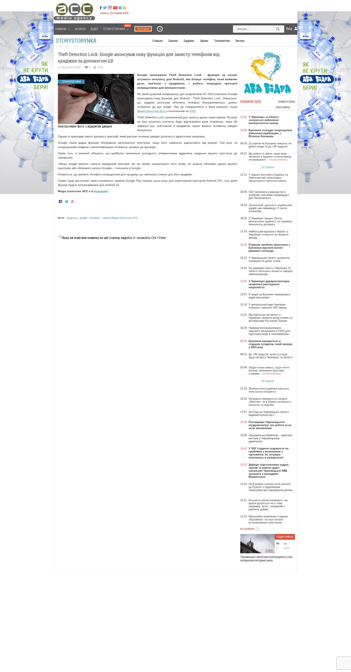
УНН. (193, 111)
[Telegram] (120, 8)
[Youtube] (115, 8)
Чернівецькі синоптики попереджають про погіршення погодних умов (266, 558)
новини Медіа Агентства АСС (120, 217)
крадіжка (72, 217)
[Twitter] (105, 8)
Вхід (289, 28)
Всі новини (247, 529)
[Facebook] (101, 8)
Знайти (278, 29)
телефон (94, 217)
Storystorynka (76, 40)
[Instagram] (110, 8)
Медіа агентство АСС (151, 111)
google (83, 217)
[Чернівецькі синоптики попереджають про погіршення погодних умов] (257, 543)
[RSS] (124, 8)
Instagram (101, 191)
